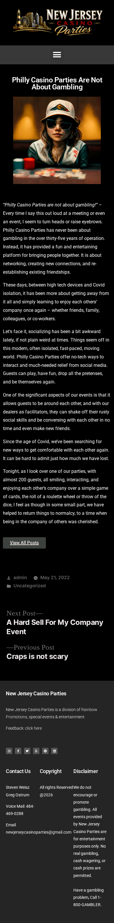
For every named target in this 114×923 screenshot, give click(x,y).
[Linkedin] (54, 751)
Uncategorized (29, 585)
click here (33, 728)
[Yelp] (36, 751)
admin (20, 577)
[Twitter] (27, 751)
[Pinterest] (45, 751)
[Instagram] (9, 751)
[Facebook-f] (18, 751)
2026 (48, 795)
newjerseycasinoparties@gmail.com (38, 832)
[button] (57, 54)
